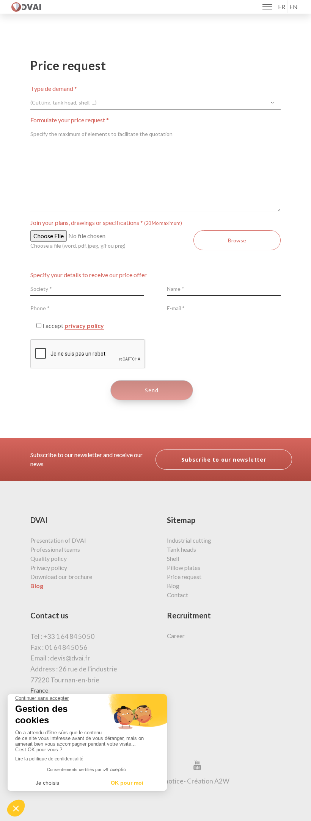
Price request (184, 576)
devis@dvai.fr (70, 658)
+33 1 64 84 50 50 (68, 636)
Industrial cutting (189, 540)
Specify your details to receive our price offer (88, 274)
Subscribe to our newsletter (223, 459)
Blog (173, 585)
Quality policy (48, 558)
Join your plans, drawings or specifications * (106, 222)
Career (176, 635)
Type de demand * (53, 88)
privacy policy (84, 325)
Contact (177, 594)
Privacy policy (48, 567)
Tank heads (181, 549)
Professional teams (55, 549)
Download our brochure (61, 576)
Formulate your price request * (69, 119)
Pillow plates (183, 567)
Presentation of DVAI (58, 540)
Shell (173, 558)
